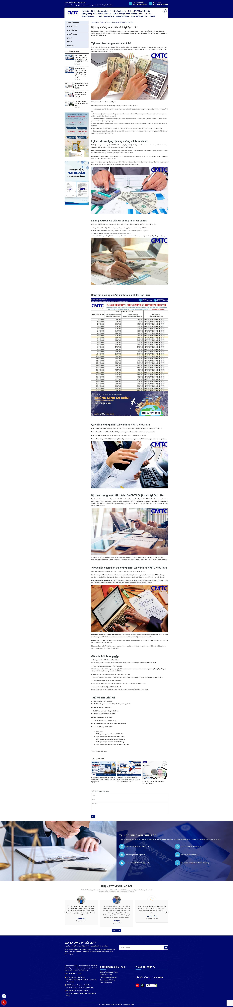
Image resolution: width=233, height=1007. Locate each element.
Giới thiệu (85, 11)
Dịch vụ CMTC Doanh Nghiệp (139, 11)
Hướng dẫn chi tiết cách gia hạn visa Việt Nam (81, 94)
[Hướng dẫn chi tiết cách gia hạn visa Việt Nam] (69, 94)
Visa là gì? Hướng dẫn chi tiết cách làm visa (81, 103)
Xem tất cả (116, 930)
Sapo (132, 1004)
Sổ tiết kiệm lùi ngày (99, 11)
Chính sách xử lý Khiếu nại (107, 980)
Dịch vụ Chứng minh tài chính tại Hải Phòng (110, 736)
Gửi (93, 816)
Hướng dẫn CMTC (88, 16)
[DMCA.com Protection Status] (151, 985)
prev (66, 912)
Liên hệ (152, 16)
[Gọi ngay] (3, 1002)
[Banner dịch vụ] (77, 135)
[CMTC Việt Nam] (72, 13)
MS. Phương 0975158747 (73, 973)
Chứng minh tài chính (97, 47)
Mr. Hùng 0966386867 (140, 4)
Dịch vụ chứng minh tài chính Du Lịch (127, 14)
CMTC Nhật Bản (71, 30)
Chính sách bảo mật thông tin (109, 977)
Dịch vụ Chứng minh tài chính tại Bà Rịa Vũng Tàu (112, 744)
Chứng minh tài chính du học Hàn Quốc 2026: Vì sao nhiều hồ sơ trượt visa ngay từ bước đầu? (128, 780)
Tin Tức (148, 14)
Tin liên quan (97, 759)
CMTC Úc (69, 42)
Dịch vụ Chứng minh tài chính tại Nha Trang (110, 739)
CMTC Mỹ (69, 38)
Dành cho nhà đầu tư (106, 16)
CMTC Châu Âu (71, 46)
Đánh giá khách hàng (139, 16)
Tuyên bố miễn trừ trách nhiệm (109, 972)
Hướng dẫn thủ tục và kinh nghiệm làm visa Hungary (81, 85)
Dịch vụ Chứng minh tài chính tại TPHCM (109, 734)
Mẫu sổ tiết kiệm (122, 16)
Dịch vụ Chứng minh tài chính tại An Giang (110, 742)
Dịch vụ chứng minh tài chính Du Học (95, 14)
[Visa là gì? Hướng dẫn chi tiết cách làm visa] (69, 103)
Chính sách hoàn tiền (106, 982)
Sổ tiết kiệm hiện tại (118, 11)
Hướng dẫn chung (72, 22)
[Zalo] (4, 996)
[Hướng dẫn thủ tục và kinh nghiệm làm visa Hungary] (154, 770)
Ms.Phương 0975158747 (160, 4)
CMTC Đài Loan (71, 34)
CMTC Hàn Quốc (71, 26)
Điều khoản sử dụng (106, 974)
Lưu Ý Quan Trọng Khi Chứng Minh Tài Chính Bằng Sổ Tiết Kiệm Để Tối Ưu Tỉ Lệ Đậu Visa (103, 780)
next (166, 912)
